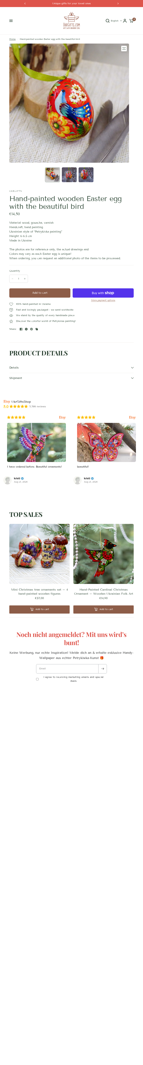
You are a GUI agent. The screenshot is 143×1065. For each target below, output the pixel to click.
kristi (17, 478)
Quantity (14, 270)
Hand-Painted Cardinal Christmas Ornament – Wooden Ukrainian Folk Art (103, 591)
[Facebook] (21, 329)
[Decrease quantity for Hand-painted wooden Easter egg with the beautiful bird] (12, 279)
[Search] (107, 20)
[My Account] (125, 20)
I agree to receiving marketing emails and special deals (73, 679)
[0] (131, 20)
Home (12, 39)
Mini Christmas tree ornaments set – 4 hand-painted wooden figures (39, 591)
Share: (13, 329)
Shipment (15, 378)
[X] (26, 329)
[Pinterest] (31, 329)
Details (14, 367)
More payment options (103, 300)
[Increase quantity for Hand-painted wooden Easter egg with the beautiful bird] (25, 279)
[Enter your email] (102, 668)
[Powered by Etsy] (62, 417)
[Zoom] (124, 48)
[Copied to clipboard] (36, 329)
